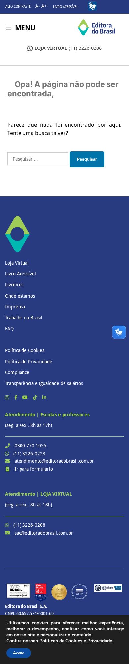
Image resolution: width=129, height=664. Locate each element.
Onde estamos (20, 296)
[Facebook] (16, 397)
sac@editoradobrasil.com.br (44, 533)
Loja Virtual (17, 263)
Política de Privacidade (28, 361)
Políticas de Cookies (60, 641)
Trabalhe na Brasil (23, 317)
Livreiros (14, 284)
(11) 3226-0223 (29, 453)
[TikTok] (35, 397)
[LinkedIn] (44, 397)
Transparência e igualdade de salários (44, 383)
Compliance (17, 372)
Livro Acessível (65, 7)
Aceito (18, 653)
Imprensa (15, 306)
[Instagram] (7, 397)
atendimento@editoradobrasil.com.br (54, 461)
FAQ (9, 328)
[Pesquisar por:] (37, 158)
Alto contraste (18, 6)
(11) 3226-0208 (68, 48)
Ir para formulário (34, 469)
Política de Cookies (24, 350)
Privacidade (99, 641)
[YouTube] (25, 397)
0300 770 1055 (30, 445)
